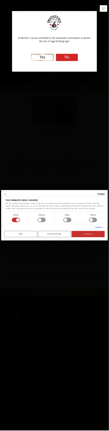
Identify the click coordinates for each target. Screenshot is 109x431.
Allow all (88, 234)
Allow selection (54, 234)
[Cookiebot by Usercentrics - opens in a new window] (92, 194)
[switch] (42, 220)
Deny (21, 234)
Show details (98, 227)
